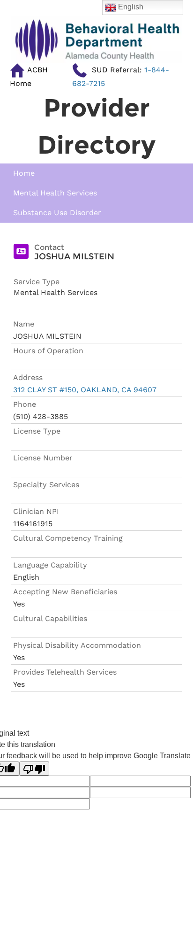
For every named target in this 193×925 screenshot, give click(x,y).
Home (24, 173)
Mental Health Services (55, 192)
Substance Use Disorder (57, 212)
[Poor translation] (34, 769)
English (129, 7)
